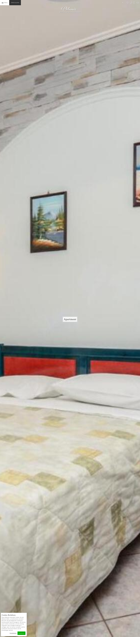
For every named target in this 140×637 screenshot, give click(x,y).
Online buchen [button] (15, 2)
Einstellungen (13, 633)
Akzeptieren (21, 633)
